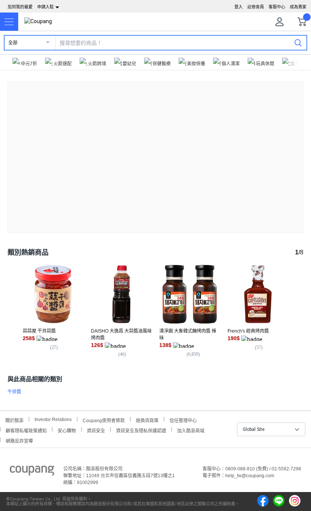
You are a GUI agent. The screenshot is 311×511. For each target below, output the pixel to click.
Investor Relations (53, 419)
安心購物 (67, 430)
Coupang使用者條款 (104, 419)
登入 (238, 7)
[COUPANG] (32, 471)
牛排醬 (14, 391)
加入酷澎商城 (190, 430)
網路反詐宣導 (19, 440)
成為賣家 (298, 7)
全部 (12, 43)
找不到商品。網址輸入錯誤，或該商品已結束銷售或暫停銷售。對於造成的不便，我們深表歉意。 (155, 151)
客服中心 (277, 7)
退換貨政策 (147, 419)
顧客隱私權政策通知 (26, 430)
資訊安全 (96, 430)
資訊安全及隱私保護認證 (141, 430)
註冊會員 (255, 7)
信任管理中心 (183, 419)
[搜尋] (298, 42)
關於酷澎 (14, 419)
